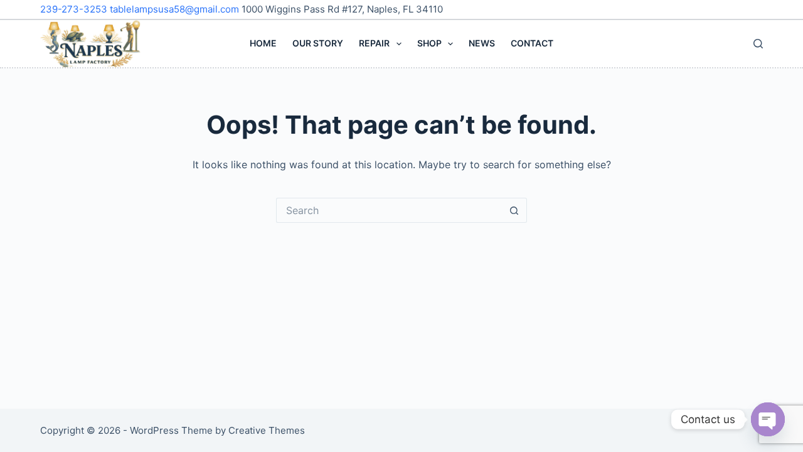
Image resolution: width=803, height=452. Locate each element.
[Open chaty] (768, 419)
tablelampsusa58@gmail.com (176, 9)
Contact (532, 43)
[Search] (758, 43)
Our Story (317, 43)
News (482, 43)
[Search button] (514, 210)
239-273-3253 (75, 9)
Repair (374, 43)
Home (263, 43)
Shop (429, 43)
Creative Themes (266, 430)
